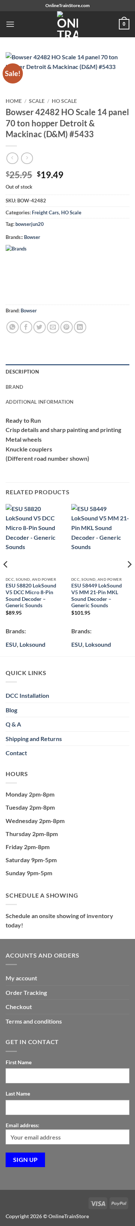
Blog (11, 709)
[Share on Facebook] (26, 327)
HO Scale (64, 101)
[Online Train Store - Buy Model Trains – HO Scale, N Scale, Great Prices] (67, 24)
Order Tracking (26, 992)
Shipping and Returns (34, 738)
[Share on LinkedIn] (80, 327)
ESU (11, 644)
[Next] (129, 579)
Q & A (13, 724)
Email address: (22, 1125)
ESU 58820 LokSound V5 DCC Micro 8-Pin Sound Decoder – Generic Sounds (31, 595)
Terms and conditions (34, 1021)
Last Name (18, 1093)
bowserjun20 (29, 224)
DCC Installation (27, 695)
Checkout (19, 1006)
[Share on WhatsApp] (12, 327)
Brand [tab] (14, 387)
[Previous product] (27, 158)
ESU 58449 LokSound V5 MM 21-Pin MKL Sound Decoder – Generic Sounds (96, 595)
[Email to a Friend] (53, 327)
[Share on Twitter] (39, 327)
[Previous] (6, 579)
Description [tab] (22, 372)
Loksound (32, 644)
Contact (16, 752)
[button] (10, 24)
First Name (19, 1062)
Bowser (32, 237)
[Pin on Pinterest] (66, 327)
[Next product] (12, 158)
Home (14, 101)
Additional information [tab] (40, 402)
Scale (37, 101)
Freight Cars (45, 212)
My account (21, 977)
